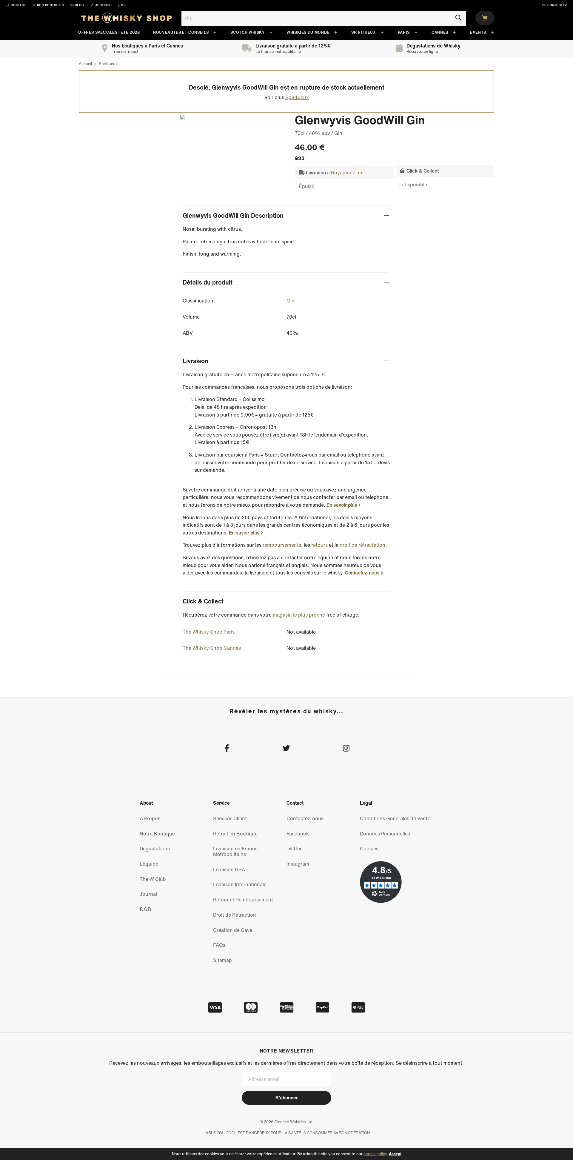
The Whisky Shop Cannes (212, 648)
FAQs (219, 945)
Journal (148, 894)
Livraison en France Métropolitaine (235, 851)
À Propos (150, 818)
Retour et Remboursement (243, 899)
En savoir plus (341, 504)
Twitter (294, 848)
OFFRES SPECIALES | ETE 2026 (109, 32)
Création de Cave (232, 930)
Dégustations (155, 848)
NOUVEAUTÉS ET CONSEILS (181, 32)
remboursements (282, 544)
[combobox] (323, 18)
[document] (286, 1154)
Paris (404, 32)
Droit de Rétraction (234, 914)
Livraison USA (229, 869)
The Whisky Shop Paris (209, 631)
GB (147, 909)
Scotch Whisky (247, 32)
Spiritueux (363, 32)
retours (319, 544)
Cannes (440, 32)
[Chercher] (458, 18)
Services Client (230, 818)
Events (478, 32)
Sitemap (222, 960)
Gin (290, 300)
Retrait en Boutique (235, 833)
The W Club (153, 879)
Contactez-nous (362, 572)
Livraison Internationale (240, 884)
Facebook (297, 833)
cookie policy (375, 1154)
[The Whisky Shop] (126, 19)
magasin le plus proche (299, 614)
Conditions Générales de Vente (395, 818)
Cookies (369, 848)
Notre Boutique (157, 833)
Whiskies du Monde (307, 32)
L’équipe (149, 863)
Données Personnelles (385, 833)
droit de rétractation (362, 544)
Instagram (297, 863)
